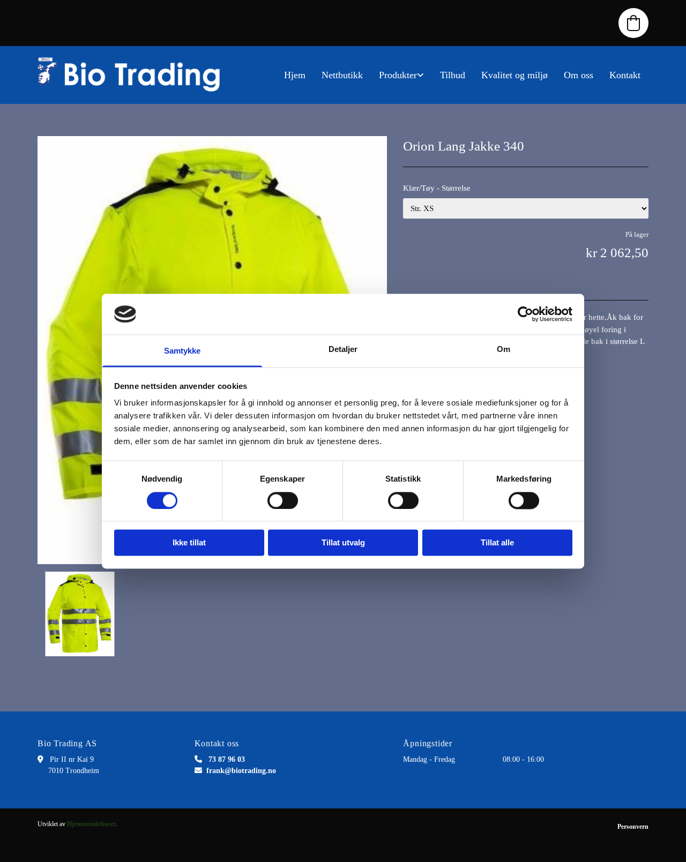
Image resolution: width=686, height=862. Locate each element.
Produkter (398, 75)
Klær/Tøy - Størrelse (437, 188)
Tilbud (452, 75)
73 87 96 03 (226, 759)
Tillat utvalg (343, 543)
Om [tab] (503, 349)
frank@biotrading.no (241, 771)
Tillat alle (497, 543)
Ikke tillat (189, 543)
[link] (401, 75)
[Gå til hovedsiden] (134, 75)
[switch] (282, 500)
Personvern (632, 826)
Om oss (578, 75)
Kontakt (624, 75)
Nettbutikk (342, 75)
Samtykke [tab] (182, 351)
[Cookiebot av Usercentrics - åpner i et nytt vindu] (525, 314)
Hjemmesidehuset (91, 824)
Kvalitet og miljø (514, 75)
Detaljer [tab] (343, 349)
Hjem (294, 75)
